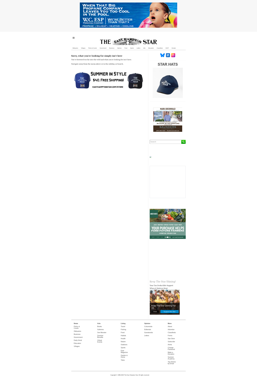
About (170, 326)
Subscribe (171, 341)
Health (123, 338)
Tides (123, 360)
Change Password (171, 348)
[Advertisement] (168, 261)
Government (103, 48)
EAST (167, 48)
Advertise (171, 329)
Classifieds (160, 48)
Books (99, 326)
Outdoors (124, 344)
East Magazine (124, 351)
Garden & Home (124, 356)
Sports (132, 48)
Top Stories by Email (172, 362)
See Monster (101, 332)
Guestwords (148, 332)
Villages (83, 48)
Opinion (119, 48)
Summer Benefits (100, 336)
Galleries (100, 329)
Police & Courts (92, 48)
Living (123, 323)
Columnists (148, 326)
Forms (170, 335)
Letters (138, 48)
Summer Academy (171, 358)
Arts (144, 48)
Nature (123, 341)
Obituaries (75, 48)
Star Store (171, 338)
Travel (123, 326)
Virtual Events (99, 341)
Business (111, 48)
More (170, 323)
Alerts (170, 344)
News (76, 323)
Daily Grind (78, 340)
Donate (174, 48)
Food (125, 48)
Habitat (123, 335)
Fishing (123, 329)
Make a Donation (171, 353)
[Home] (128, 41)
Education (151, 48)
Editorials (147, 329)
